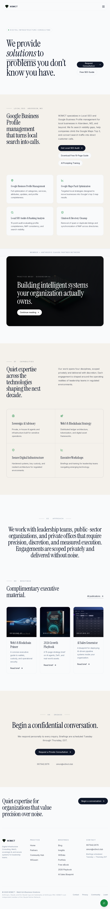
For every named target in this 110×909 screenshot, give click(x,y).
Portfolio (62, 860)
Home (32, 845)
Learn (105, 895)
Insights (61, 850)
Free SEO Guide (87, 72)
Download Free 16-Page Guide (74, 155)
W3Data (61, 855)
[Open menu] (103, 6)
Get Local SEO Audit (70, 148)
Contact (76, 895)
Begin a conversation (91, 801)
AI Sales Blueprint (66, 874)
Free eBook (63, 865)
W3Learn (34, 860)
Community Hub (37, 855)
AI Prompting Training (70, 163)
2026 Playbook (65, 869)
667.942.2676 (92, 845)
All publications (93, 596)
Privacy (85, 895)
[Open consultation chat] (104, 903)
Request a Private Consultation (53, 752)
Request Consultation (89, 64)
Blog (60, 845)
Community (95, 895)
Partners (34, 850)
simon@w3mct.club (94, 849)
